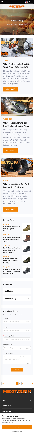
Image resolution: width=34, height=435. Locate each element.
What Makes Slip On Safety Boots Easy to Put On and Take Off (11, 239)
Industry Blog (23, 24)
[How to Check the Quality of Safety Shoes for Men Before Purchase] (26, 249)
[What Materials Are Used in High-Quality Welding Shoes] (26, 227)
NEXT (32, 383)
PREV (3, 383)
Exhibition (9, 291)
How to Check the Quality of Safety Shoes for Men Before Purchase (11, 250)
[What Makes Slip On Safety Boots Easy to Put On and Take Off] (26, 238)
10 (19, 383)
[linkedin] (30, 392)
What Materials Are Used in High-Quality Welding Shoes (11, 229)
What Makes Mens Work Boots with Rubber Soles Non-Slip (10, 261)
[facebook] (17, 392)
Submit (17, 369)
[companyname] (17, 6)
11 (22, 383)
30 (28, 383)
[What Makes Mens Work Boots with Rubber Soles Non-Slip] (26, 259)
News (15, 24)
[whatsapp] (25, 392)
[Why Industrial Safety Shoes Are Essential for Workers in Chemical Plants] (26, 270)
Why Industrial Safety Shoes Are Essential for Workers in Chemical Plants (11, 271)
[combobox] (6, 339)
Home (10, 24)
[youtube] (21, 392)
